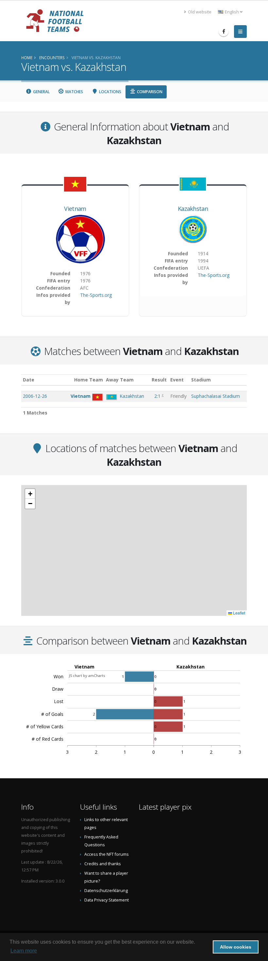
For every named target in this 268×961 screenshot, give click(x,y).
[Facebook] (223, 31)
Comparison (149, 91)
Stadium (201, 380)
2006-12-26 (35, 396)
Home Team (88, 380)
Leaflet (238, 612)
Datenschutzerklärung (106, 890)
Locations (109, 91)
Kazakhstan (193, 208)
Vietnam (75, 208)
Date (28, 380)
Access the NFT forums (106, 854)
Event (177, 380)
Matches (73, 91)
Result (159, 380)
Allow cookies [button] (235, 947)
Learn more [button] (23, 950)
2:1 (158, 396)
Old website (199, 12)
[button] (30, 494)
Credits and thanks (102, 864)
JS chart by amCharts (87, 675)
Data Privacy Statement (106, 900)
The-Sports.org (96, 295)
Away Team (120, 380)
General (41, 91)
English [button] (232, 12)
